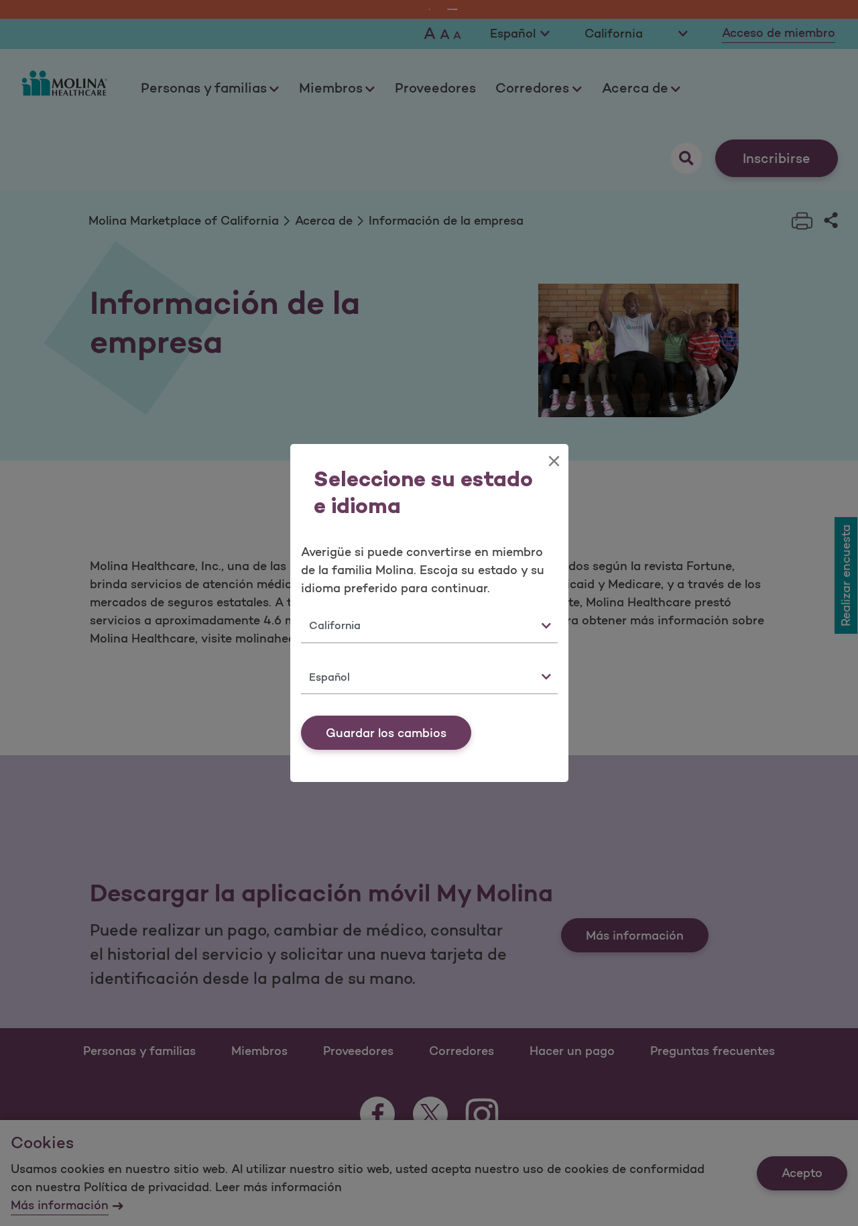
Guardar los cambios (386, 733)
